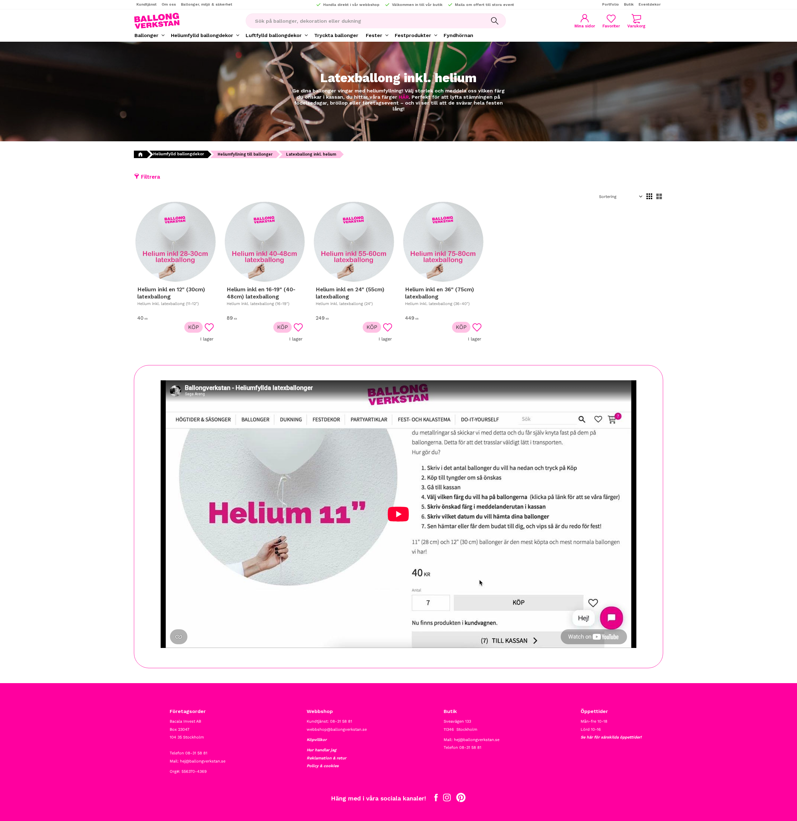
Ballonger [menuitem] (146, 35)
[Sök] (494, 20)
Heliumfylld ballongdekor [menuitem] (202, 35)
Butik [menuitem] (629, 4)
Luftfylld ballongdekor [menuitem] (274, 35)
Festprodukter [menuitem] (413, 35)
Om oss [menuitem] (169, 4)
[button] (611, 21)
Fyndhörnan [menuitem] (458, 35)
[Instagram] (446, 799)
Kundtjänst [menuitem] (146, 4)
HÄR (404, 97)
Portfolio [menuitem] (610, 4)
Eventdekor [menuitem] (650, 4)
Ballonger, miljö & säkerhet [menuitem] (206, 4)
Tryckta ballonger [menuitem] (336, 35)
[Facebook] (436, 799)
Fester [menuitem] (374, 35)
